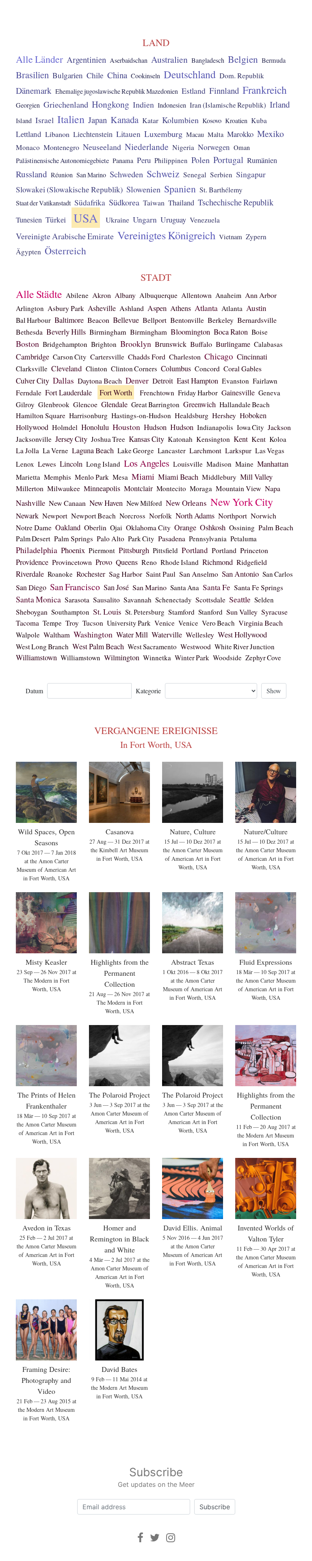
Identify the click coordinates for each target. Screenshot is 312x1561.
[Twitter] (155, 1537)
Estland (194, 90)
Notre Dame (34, 527)
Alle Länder (39, 59)
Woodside (227, 657)
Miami (143, 476)
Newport (54, 515)
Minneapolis (102, 488)
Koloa (277, 439)
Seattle (240, 599)
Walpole (28, 634)
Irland (280, 104)
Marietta (28, 477)
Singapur (251, 174)
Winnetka (157, 657)
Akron (101, 295)
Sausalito (106, 599)
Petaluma (243, 538)
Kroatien (236, 120)
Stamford (181, 612)
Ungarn (145, 219)
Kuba (259, 120)
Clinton (96, 368)
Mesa (120, 477)
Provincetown (72, 562)
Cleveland (66, 368)
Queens (127, 562)
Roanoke (60, 574)
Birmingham (107, 332)
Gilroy (25, 404)
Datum (34, 690)
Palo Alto (110, 538)
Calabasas (268, 344)
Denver (137, 380)
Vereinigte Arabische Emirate (65, 236)
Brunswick (170, 344)
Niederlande (147, 146)
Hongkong (110, 104)
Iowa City (250, 427)
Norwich (263, 515)
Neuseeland (102, 146)
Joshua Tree (108, 439)
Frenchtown (157, 392)
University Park (129, 623)
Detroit (162, 381)
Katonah (180, 439)
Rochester (90, 574)
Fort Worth (116, 392)
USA (86, 217)
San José (116, 587)
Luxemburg (163, 133)
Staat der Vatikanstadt (43, 202)
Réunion (62, 174)
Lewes (47, 464)
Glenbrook (53, 404)
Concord (207, 368)
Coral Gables (242, 368)
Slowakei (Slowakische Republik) (69, 189)
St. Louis (107, 611)
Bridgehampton (65, 344)
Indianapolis (215, 427)
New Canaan (67, 503)
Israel (44, 120)
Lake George (135, 450)
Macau (195, 134)
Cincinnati (252, 356)
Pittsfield (165, 550)
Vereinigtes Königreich (166, 235)
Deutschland (190, 74)
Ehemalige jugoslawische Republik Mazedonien (116, 91)
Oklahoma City (148, 527)
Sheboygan (32, 612)
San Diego (31, 587)
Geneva (269, 392)
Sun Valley (242, 612)
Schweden (126, 174)
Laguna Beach (93, 450)
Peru (144, 160)
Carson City (70, 357)
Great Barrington (155, 404)
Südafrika (89, 202)
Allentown (196, 295)
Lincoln (71, 464)
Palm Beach (275, 527)
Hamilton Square (40, 415)
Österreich (65, 250)
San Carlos (277, 574)
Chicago (218, 356)
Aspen (157, 308)
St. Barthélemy (221, 189)
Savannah (138, 599)
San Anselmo (198, 574)
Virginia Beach (260, 623)
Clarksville (32, 368)
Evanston (235, 381)
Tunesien (29, 220)
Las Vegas (269, 450)
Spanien (180, 188)
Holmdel (65, 427)
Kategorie (148, 690)
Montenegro (61, 147)
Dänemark (34, 90)
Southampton (70, 612)
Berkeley (221, 320)
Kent (241, 439)
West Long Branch (42, 646)
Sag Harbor (125, 574)
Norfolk (160, 515)
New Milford (144, 503)
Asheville (102, 308)
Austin (256, 308)
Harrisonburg (88, 415)
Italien (70, 119)
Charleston (185, 357)
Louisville (188, 464)
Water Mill (132, 634)
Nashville (30, 503)
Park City (141, 538)
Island (24, 120)
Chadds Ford (146, 357)
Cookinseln (145, 75)
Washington (93, 634)
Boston (27, 343)
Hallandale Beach (244, 404)
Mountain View (238, 488)
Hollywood (32, 427)
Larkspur (238, 450)
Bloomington (190, 331)
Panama (123, 160)
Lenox (25, 464)
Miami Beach (178, 477)
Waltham (56, 634)
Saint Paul (161, 574)
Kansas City (146, 439)
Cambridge (32, 356)
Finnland (224, 90)
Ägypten (28, 251)
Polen (200, 159)
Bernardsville (257, 320)
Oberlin (95, 527)
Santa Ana (184, 587)
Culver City (32, 380)
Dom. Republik (241, 75)
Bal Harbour (33, 320)
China (117, 75)
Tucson (92, 623)
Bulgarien (67, 75)
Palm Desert (33, 538)
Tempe (52, 623)
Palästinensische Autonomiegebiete (62, 160)
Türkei (56, 219)
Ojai (116, 527)
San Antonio (240, 574)
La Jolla (27, 450)
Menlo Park (92, 477)
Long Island (103, 464)
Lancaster (172, 450)
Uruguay (173, 219)
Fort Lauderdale (68, 392)
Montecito (171, 488)
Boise (259, 332)
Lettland (28, 134)
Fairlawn (265, 381)
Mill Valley (256, 477)
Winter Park (192, 657)
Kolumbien (180, 120)
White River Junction (244, 646)
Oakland (67, 527)
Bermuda (274, 60)
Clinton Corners (134, 368)
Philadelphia (36, 550)
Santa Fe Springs (258, 587)
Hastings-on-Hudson (141, 415)
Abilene (77, 295)
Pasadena (171, 538)
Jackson (279, 427)
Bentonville (187, 320)
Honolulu (95, 427)
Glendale (114, 404)
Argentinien (86, 59)
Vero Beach (218, 623)
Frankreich (265, 90)
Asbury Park (66, 308)
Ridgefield (251, 562)
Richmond (217, 562)
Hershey (224, 415)
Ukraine (117, 220)
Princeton (254, 550)
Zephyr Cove (263, 657)
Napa (272, 488)
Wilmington (121, 657)
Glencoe (85, 404)
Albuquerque (158, 295)
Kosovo (211, 120)
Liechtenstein (93, 134)
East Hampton (197, 381)
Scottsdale (210, 599)
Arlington (30, 308)
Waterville (167, 634)
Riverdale (30, 574)
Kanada (124, 119)
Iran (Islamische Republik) (228, 105)
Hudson (155, 427)
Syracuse (274, 612)
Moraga (201, 488)
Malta (215, 134)
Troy (72, 623)
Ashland (131, 308)
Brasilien (32, 74)
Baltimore (69, 320)
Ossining (242, 527)
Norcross (132, 515)
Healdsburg (191, 415)
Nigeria (183, 147)
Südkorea (124, 202)
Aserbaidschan (128, 60)
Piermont (102, 550)
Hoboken (253, 415)
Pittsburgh (134, 550)
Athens (180, 308)
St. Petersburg (145, 612)
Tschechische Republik (235, 202)
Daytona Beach (100, 381)
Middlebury (219, 477)
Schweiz (163, 173)
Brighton (104, 344)
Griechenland (65, 104)
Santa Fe (216, 587)
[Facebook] (140, 1537)
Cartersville (107, 357)
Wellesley (200, 634)
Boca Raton (231, 332)
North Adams (195, 515)
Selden (264, 599)
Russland (31, 174)
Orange (185, 527)
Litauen (128, 133)
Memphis (57, 477)
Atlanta (206, 307)
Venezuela (205, 220)
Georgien (28, 105)
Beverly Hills (66, 331)
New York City (241, 502)
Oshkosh (212, 527)
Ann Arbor (261, 295)
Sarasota (77, 599)
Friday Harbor (198, 392)
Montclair (138, 488)
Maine (244, 464)
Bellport (155, 320)
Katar (150, 120)
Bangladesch (207, 60)
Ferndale (28, 392)
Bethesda (29, 332)
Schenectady (173, 599)
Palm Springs (73, 538)
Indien (143, 104)
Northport (232, 515)
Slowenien (143, 189)
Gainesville (238, 392)
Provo (103, 562)
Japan (97, 120)
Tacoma (27, 623)
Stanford (210, 612)
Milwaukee (63, 488)
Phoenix (73, 550)
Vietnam (230, 236)
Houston (126, 426)
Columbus (176, 368)
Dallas (63, 380)
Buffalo (201, 344)
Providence (32, 562)
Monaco (28, 147)
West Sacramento (152, 646)
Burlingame (233, 344)
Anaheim (228, 295)
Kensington (213, 439)
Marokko (240, 134)
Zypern (256, 236)
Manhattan (272, 464)
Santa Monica (38, 599)
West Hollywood (242, 634)
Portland (195, 550)
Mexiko (270, 133)
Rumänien (262, 160)
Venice (164, 623)
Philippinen (171, 160)
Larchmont (205, 450)
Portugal (228, 159)
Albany (125, 295)
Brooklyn (135, 343)
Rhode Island (179, 562)
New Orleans (186, 503)
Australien (169, 59)
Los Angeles (146, 463)
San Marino (91, 174)
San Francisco (75, 587)
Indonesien (172, 105)
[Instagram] (170, 1537)
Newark (27, 515)
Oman (242, 147)
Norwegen (214, 147)
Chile (95, 75)
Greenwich (199, 404)
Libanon (57, 134)
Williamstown (36, 657)
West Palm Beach (98, 646)
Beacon (98, 320)
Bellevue (126, 320)
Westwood (195, 646)
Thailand (181, 202)
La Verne (55, 450)
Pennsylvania (208, 538)
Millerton (29, 488)
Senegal (194, 174)
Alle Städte (39, 294)
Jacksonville (34, 439)
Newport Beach (93, 515)
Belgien (243, 59)
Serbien (221, 174)
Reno (149, 562)
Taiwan (154, 202)
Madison (219, 464)
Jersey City (71, 439)
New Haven (106, 503)
